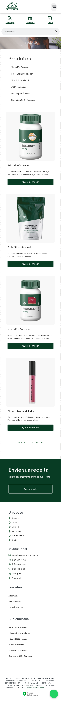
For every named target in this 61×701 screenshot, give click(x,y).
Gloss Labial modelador (22, 73)
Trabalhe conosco (17, 607)
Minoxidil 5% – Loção (20, 80)
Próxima (39, 442)
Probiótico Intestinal (19, 247)
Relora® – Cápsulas (18, 165)
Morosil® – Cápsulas (20, 67)
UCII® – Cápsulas (18, 87)
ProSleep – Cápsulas (20, 93)
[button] (54, 7)
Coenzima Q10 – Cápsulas (23, 100)
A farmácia (13, 596)
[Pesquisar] (56, 31)
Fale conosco (15, 601)
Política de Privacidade (35, 688)
